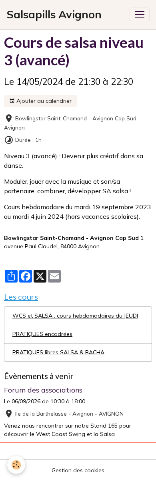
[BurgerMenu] (140, 14)
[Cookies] (16, 465)
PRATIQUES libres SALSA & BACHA (58, 352)
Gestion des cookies (78, 470)
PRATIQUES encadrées (42, 334)
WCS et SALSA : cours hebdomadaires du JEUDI (75, 315)
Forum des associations (43, 389)
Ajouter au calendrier (43, 100)
